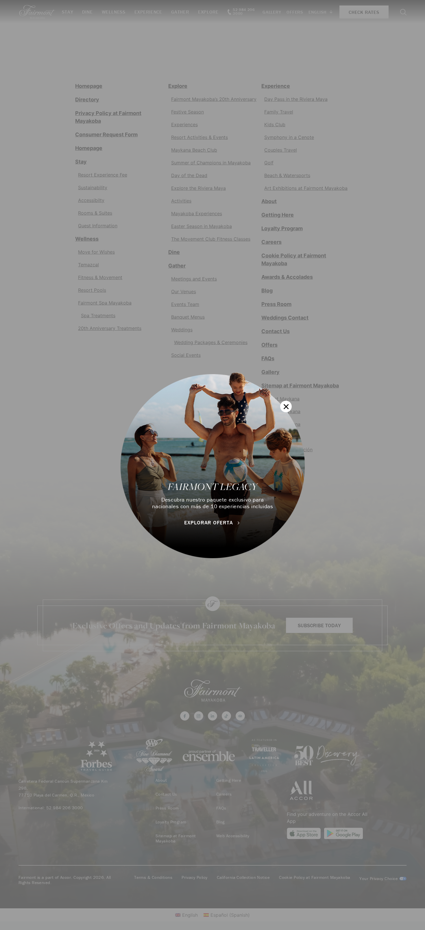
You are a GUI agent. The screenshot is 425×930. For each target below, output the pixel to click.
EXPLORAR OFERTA (209, 522)
